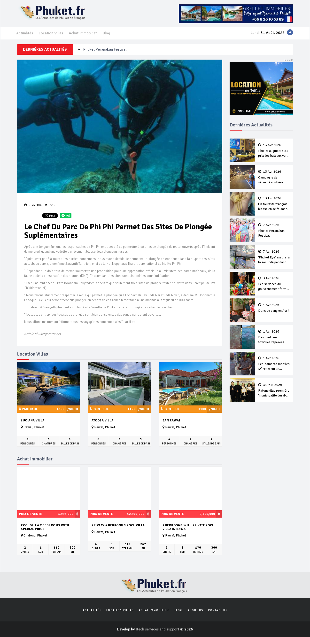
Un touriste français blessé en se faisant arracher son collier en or (272, 203)
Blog (106, 33)
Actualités (24, 33)
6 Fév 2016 (34, 205)
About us (195, 610)
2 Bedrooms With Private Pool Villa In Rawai (188, 527)
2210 (52, 205)
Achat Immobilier (83, 33)
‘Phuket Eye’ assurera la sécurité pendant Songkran (274, 257)
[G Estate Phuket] (236, 13)
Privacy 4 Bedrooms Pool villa (118, 525)
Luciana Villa (33, 420)
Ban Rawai (171, 420)
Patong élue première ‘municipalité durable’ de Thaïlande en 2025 (273, 390)
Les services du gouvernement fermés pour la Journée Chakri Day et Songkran (274, 283)
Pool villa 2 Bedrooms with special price (45, 527)
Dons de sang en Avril (273, 308)
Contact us (217, 610)
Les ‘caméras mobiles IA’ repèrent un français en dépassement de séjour (274, 363)
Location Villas (51, 33)
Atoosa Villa (102, 420)
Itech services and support (158, 629)
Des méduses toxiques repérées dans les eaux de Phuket (271, 337)
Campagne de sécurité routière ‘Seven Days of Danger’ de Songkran (273, 177)
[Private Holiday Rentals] (261, 88)
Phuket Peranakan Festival (104, 49)
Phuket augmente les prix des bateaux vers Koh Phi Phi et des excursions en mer (273, 150)
